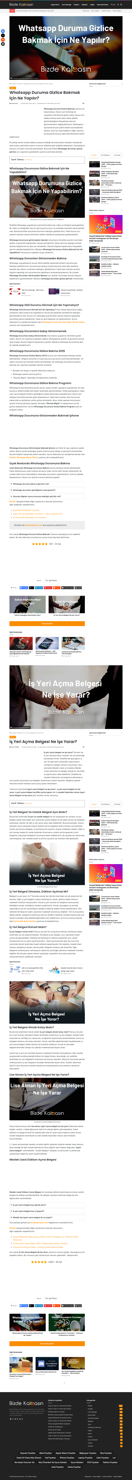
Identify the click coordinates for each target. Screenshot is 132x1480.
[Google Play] (17, 1419)
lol (114, 1458)
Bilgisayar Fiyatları (87, 1453)
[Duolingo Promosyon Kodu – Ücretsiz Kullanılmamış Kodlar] (94, 259)
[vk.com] (20, 1419)
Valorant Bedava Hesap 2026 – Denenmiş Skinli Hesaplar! (111, 191)
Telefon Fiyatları (110, 1462)
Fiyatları (76, 4)
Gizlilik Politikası (106, 11)
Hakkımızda (85, 11)
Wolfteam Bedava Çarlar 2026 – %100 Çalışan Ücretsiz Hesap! (111, 200)
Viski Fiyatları (57, 1467)
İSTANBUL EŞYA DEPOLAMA (24, 11)
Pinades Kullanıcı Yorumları (56, 1412)
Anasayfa (14, 83)
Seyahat (90, 1446)
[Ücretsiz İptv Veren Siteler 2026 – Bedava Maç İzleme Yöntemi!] (94, 250)
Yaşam (90, 1430)
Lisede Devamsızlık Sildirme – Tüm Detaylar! (72, 653)
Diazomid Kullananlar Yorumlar (26, 510)
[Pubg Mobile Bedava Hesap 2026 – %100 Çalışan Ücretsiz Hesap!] (94, 164)
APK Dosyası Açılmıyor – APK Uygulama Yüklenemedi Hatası (46, 652)
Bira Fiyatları (106, 1453)
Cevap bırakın (47, 624)
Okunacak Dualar (102, 4)
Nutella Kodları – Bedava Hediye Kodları (110, 265)
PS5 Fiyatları (93, 1462)
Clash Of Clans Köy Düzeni (29, 1458)
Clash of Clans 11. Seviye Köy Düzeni (59, 1409)
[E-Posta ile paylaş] (3, 44)
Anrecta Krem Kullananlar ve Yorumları (29, 517)
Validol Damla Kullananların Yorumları (59, 1433)
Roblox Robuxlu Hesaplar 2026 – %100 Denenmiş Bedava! (110, 174)
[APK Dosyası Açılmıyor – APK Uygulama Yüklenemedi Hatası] (47, 643)
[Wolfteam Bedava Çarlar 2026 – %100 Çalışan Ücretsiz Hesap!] (94, 200)
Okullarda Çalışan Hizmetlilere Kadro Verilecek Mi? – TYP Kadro (111, 183)
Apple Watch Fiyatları (66, 1453)
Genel (90, 1433)
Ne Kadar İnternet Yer (24, 1462)
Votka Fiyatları (74, 1467)
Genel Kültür (92, 1415)
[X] (13, 1419)
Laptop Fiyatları (85, 1458)
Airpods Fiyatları (27, 1453)
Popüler (94, 155)
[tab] (47, 484)
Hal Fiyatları (50, 1458)
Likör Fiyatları (102, 1458)
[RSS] (22, 1419)
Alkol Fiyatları (45, 1453)
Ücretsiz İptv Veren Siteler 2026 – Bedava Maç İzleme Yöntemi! (110, 250)
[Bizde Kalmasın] (21, 4)
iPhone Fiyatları (67, 1458)
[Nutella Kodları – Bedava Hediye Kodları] (94, 266)
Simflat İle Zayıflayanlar (55, 1427)
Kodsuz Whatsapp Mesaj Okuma (23, 457)
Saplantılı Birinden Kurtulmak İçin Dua (59, 1418)
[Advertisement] (25, 120)
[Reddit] (3, 40)
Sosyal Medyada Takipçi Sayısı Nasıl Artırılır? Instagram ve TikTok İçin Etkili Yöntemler (105, 238)
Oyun (89, 1424)
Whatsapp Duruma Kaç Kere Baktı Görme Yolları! (63, 322)
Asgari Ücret (55, 4)
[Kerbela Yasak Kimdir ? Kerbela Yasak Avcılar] (54, 291)
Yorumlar (117, 155)
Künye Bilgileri (95, 11)
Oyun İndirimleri (93, 1440)
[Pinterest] (15, 1419)
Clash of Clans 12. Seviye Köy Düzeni (59, 1436)
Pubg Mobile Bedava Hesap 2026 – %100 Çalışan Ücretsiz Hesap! (111, 164)
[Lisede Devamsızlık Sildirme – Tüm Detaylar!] (73, 643)
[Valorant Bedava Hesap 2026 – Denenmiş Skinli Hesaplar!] (94, 192)
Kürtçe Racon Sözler (54, 1430)
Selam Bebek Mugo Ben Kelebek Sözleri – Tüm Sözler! (111, 272)
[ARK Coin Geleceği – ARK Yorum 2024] (15, 291)
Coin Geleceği (66, 4)
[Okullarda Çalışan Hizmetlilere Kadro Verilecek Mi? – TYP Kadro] (94, 183)
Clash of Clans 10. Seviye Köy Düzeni (59, 1406)
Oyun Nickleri (77, 1462)
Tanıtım (90, 1437)
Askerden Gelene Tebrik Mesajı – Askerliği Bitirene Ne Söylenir (20, 653)
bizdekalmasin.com (33, 525)
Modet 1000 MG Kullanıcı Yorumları (59, 1439)
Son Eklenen (105, 155)
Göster (28, 160)
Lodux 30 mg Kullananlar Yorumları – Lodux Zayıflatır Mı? (37, 514)
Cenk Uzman (14, 103)
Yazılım (90, 1443)
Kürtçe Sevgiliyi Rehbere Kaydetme (59, 1424)
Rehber (20, 83)
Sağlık (92, 4)
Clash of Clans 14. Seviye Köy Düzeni (59, 1421)
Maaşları (85, 4)
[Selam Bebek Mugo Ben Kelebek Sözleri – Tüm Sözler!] (94, 273)
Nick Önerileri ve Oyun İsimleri (53, 1462)
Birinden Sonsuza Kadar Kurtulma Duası (60, 1415)
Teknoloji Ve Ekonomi (94, 1427)
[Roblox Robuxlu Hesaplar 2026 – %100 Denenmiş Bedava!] (94, 174)
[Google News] (51, 580)
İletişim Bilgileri (117, 11)
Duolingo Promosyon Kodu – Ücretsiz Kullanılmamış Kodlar (111, 258)
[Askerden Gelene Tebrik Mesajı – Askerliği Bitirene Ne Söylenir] (21, 643)
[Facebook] (10, 1419)
